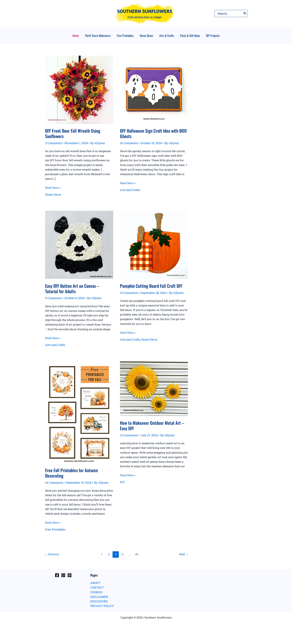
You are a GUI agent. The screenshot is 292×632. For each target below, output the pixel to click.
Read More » (53, 188)
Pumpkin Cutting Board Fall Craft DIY (151, 286)
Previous (52, 554)
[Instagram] (63, 575)
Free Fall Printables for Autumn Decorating (71, 473)
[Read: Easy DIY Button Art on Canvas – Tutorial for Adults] (79, 244)
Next (183, 554)
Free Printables (55, 529)
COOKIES (96, 592)
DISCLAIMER (99, 597)
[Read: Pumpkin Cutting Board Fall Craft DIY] (154, 244)
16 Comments (129, 143)
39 (136, 554)
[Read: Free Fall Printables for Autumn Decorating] (79, 412)
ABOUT (95, 583)
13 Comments (129, 435)
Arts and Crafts (130, 190)
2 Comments (53, 143)
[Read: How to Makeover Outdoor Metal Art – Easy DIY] (154, 388)
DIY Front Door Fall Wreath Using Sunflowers (72, 133)
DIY (122, 482)
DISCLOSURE (99, 601)
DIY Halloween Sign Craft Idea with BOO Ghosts (153, 133)
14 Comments (54, 482)
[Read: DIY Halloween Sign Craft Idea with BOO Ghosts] (154, 89)
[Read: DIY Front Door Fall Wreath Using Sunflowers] (79, 89)
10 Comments (129, 293)
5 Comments (53, 298)
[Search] (245, 13)
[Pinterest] (69, 575)
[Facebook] (57, 575)
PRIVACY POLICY (102, 606)
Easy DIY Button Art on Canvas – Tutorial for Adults (72, 289)
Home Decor (53, 194)
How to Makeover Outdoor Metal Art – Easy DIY (152, 426)
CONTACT (97, 587)
